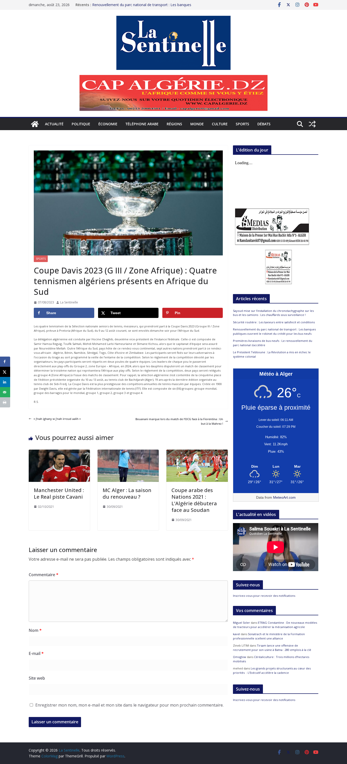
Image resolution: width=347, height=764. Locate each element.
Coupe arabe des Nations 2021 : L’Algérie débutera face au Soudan (194, 500)
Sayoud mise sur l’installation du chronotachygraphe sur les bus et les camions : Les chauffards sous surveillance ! (273, 313)
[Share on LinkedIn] (5, 382)
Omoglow (239, 657)
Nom (35, 630)
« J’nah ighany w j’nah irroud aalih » (57, 419)
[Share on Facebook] (5, 362)
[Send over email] (5, 392)
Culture (220, 123)
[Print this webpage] (5, 402)
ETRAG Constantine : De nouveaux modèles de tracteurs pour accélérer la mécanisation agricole (275, 625)
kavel (236, 634)
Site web (37, 678)
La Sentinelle (69, 302)
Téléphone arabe (142, 123)
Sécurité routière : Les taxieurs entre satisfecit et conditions (274, 322)
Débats (264, 123)
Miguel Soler (241, 622)
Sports (242, 123)
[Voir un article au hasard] (312, 124)
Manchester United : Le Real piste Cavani (59, 493)
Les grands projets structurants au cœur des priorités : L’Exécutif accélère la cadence (272, 670)
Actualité (54, 123)
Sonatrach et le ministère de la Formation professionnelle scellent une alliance (269, 636)
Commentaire (43, 574)
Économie (107, 123)
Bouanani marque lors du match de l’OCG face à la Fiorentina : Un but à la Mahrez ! (179, 421)
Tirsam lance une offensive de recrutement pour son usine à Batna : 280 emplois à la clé (272, 648)
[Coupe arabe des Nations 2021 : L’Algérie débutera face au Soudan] (197, 452)
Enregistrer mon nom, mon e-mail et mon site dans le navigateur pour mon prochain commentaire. (129, 705)
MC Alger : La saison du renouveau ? (127, 493)
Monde (197, 123)
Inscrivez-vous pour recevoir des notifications (264, 596)
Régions (174, 123)
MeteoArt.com (284, 497)
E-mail (36, 653)
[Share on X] (5, 372)
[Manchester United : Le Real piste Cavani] (59, 452)
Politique (81, 123)
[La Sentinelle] (35, 124)
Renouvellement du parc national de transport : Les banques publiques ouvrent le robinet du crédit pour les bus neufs (141, 7)
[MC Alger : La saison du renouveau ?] (128, 452)
